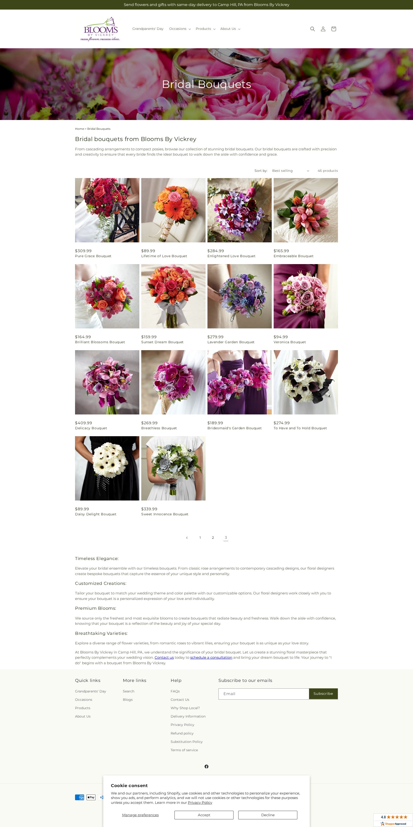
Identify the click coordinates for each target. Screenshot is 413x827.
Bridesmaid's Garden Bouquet (234, 428)
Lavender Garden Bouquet (231, 342)
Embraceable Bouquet (294, 256)
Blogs (128, 699)
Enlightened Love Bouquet (231, 256)
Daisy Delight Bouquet (96, 514)
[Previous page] (187, 538)
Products (82, 708)
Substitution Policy (187, 742)
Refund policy (182, 733)
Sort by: (261, 171)
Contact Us (180, 699)
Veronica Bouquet (290, 342)
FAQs (175, 691)
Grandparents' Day (90, 691)
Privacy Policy (200, 802)
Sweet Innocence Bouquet (165, 514)
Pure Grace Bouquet (93, 256)
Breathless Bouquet (159, 428)
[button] (179, 29)
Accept (204, 815)
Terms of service (184, 750)
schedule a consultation (211, 657)
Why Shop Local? (185, 708)
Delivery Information (188, 716)
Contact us (164, 657)
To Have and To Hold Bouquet (300, 428)
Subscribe (323, 693)
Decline (268, 815)
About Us (83, 716)
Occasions (83, 699)
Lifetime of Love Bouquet (164, 256)
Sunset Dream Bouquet (162, 342)
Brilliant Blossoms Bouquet (100, 342)
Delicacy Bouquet (91, 428)
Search (128, 691)
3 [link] (226, 537)
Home (79, 129)
